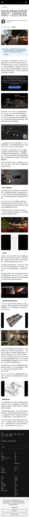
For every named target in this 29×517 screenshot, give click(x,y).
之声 (17, 64)
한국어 (11, 435)
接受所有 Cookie (14, 514)
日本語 (10, 434)
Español (2, 435)
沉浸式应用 (14, 27)
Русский (7, 435)
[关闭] (27, 499)
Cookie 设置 (14, 507)
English (2, 434)
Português (19, 434)
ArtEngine (6, 143)
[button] (14, 26)
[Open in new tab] (9, 458)
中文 (23, 434)
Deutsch (6, 434)
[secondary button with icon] (26, 2)
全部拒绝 (14, 510)
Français (14, 434)
